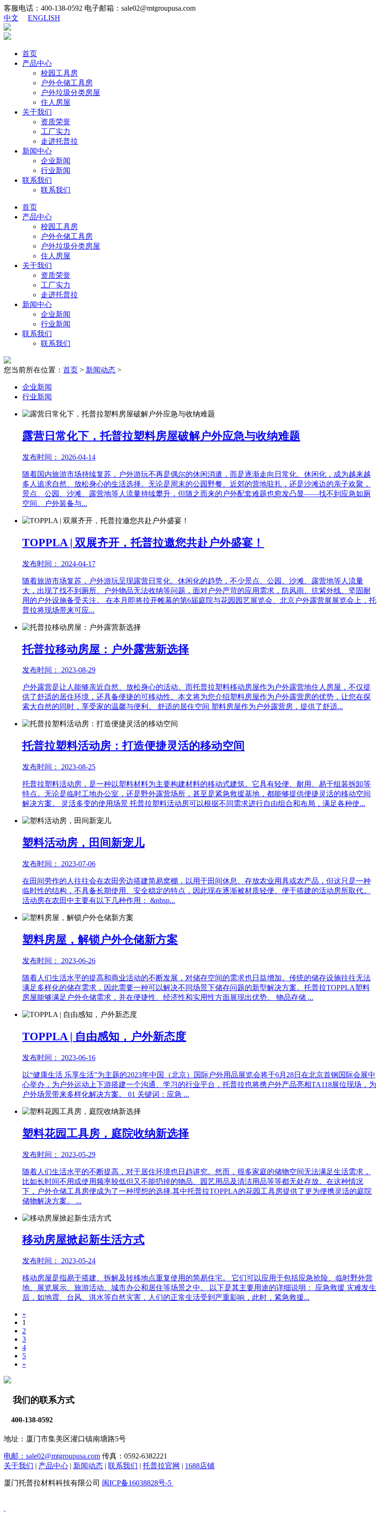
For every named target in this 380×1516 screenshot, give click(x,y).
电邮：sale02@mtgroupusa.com (52, 1456)
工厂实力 (55, 131)
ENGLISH (44, 18)
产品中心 (37, 63)
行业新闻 (55, 170)
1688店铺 (200, 1466)
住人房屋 (55, 102)
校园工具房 (59, 73)
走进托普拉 (59, 141)
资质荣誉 (55, 122)
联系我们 (37, 180)
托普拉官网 (161, 1466)
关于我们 (37, 112)
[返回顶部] (5, 1508)
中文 (11, 18)
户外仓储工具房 (67, 83)
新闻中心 (37, 151)
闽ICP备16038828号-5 (137, 1483)
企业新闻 (55, 161)
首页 (29, 54)
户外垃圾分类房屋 (70, 92)
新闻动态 (100, 370)
